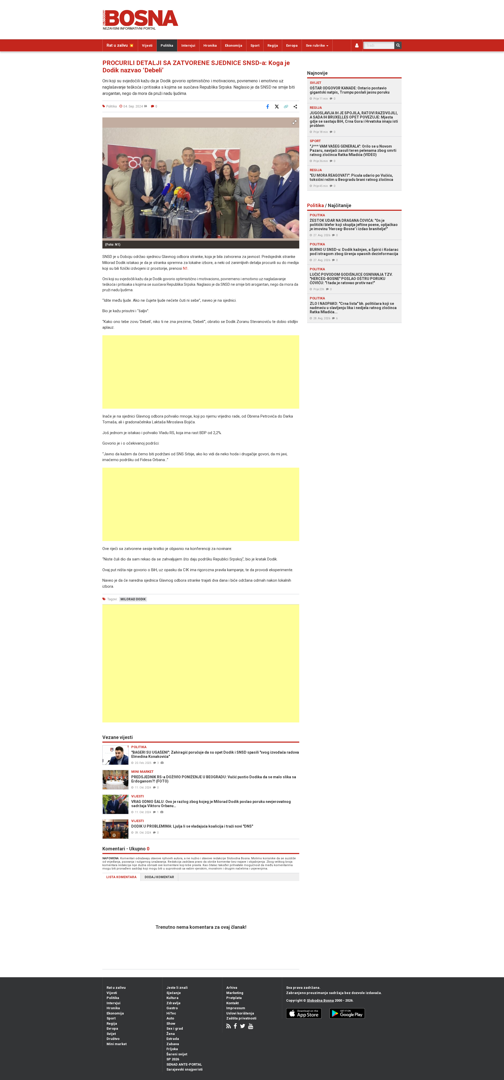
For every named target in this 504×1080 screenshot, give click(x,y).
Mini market (117, 1044)
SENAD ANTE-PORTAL (184, 1064)
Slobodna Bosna (320, 1000)
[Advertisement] (200, 372)
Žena (170, 1034)
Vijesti (147, 45)
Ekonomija (233, 45)
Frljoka (172, 1049)
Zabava (172, 1044)
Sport (254, 45)
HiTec (171, 1013)
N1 (185, 268)
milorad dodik (133, 599)
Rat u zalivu (116, 988)
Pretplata (234, 998)
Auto (170, 1018)
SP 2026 (172, 1059)
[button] (294, 122)
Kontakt (232, 1003)
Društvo (113, 1039)
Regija (272, 45)
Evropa (292, 45)
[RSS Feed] (228, 1026)
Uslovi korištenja (240, 1013)
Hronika (210, 45)
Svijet (111, 1034)
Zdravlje (173, 1003)
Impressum (235, 1008)
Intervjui (188, 45)
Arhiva (231, 988)
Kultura (172, 998)
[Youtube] (250, 1026)
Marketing (234, 993)
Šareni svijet (176, 1054)
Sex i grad (174, 1028)
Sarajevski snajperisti (184, 1069)
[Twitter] (242, 1026)
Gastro (172, 1008)
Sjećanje (173, 993)
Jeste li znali (177, 988)
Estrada (172, 1039)
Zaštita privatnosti (241, 1018)
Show (170, 1023)
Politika (167, 45)
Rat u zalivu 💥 (120, 45)
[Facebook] (235, 1026)
